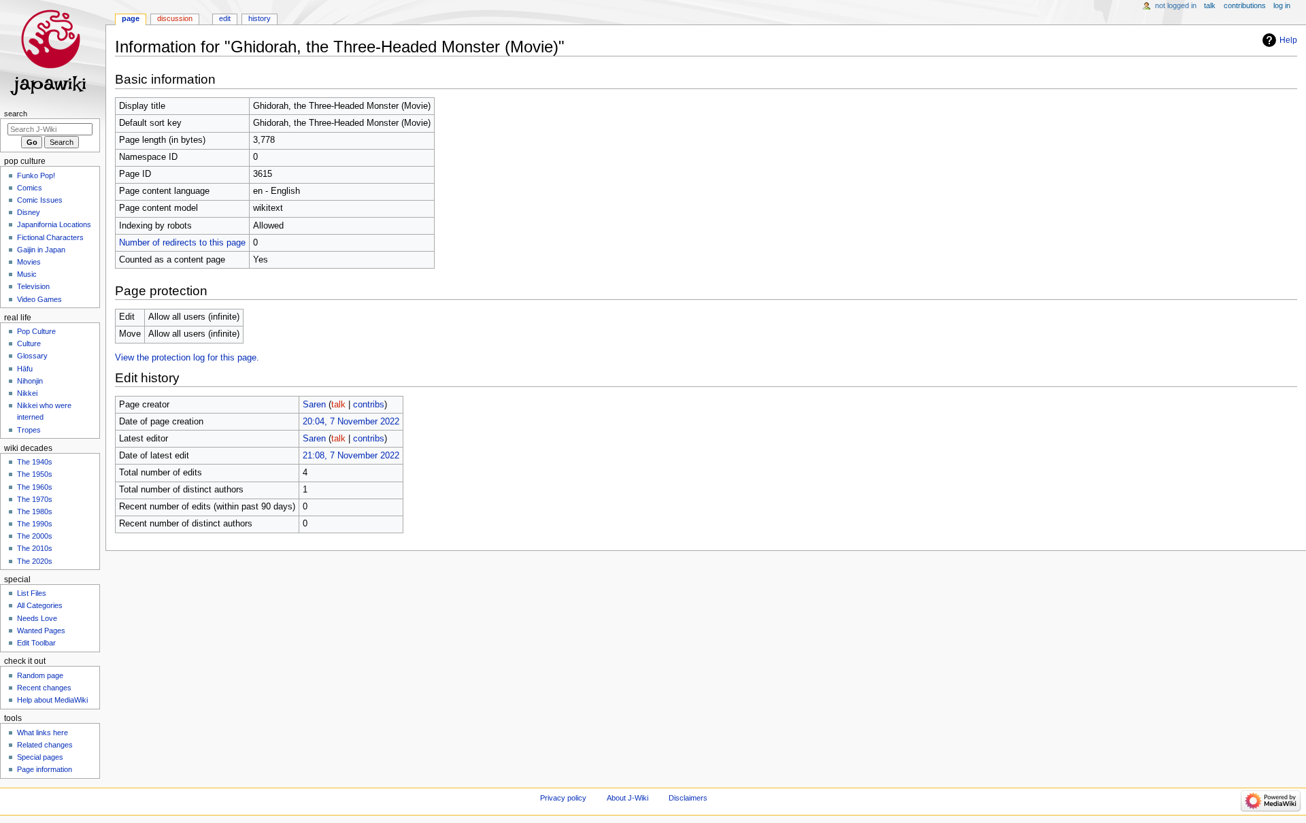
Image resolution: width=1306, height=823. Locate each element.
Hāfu (25, 369)
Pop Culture (36, 331)
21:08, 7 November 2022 (351, 455)
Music (27, 274)
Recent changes (44, 688)
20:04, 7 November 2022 (351, 421)
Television (33, 286)
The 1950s (34, 474)
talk (338, 404)
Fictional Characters (50, 237)
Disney (28, 212)
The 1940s (34, 462)
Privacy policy (563, 798)
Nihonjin (30, 381)
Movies (29, 262)
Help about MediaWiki (52, 700)
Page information (44, 769)
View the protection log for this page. (187, 358)
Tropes (29, 430)
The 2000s (34, 536)
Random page (40, 675)
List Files (31, 593)
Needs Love (37, 618)
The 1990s (34, 524)
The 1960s (34, 487)
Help (1288, 40)
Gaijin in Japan (41, 250)
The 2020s (34, 561)
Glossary (32, 356)
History (259, 18)
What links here (42, 732)
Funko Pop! (36, 175)
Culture (29, 343)
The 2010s (34, 548)
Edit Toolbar (36, 643)
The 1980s (34, 511)
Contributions (1245, 5)
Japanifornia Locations (54, 224)
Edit (225, 18)
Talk (1210, 5)
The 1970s (34, 499)
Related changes (45, 745)
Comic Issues (40, 200)
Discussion (174, 18)
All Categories (40, 605)
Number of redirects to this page (182, 243)
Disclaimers (688, 798)
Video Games (39, 299)
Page (130, 18)
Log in (1281, 5)
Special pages (40, 757)
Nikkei (27, 393)
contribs (368, 404)
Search (15, 114)
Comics (29, 188)
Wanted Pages (41, 630)
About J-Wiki (627, 798)
